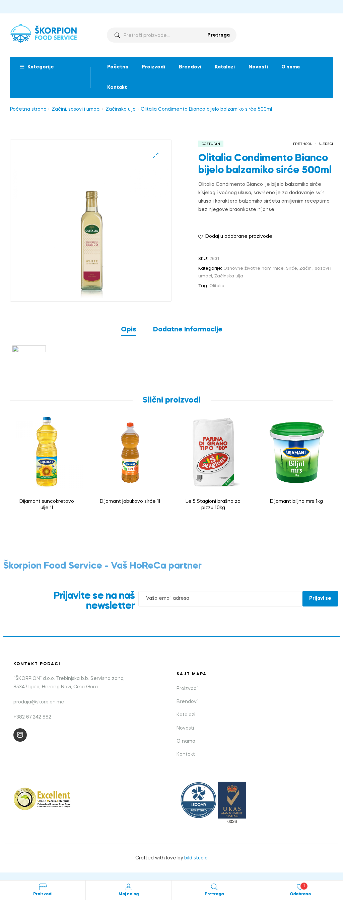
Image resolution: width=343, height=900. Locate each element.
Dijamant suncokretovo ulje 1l (46, 505)
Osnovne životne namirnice (253, 268)
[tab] (133, 330)
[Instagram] (20, 735)
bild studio (196, 858)
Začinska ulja (121, 109)
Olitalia (216, 286)
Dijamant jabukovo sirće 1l (130, 501)
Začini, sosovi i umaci (76, 109)
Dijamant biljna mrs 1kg (296, 501)
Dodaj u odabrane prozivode (238, 236)
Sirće (291, 268)
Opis (128, 329)
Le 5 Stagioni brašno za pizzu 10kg (213, 505)
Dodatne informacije (187, 329)
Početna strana (28, 109)
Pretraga (218, 35)
